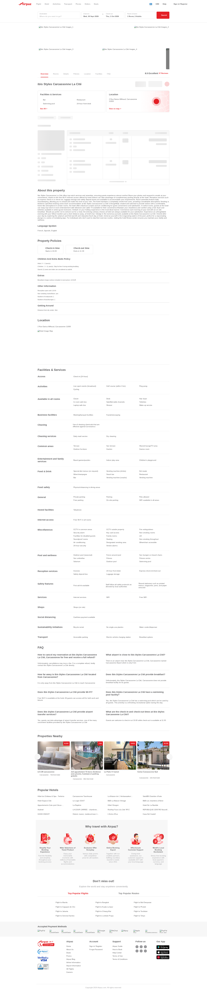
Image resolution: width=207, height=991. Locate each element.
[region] (103, 761)
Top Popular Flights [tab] (78, 893)
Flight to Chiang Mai (103, 911)
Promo (69, 956)
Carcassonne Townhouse (82, 796)
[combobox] (59, 16)
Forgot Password (96, 949)
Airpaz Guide (117, 946)
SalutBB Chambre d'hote (152, 796)
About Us (69, 949)
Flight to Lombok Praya (104, 916)
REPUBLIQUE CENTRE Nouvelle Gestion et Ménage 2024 (155, 810)
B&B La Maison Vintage (117, 801)
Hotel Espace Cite (44, 801)
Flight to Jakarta (62, 911)
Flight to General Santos (65, 916)
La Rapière (77, 805)
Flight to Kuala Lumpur (104, 907)
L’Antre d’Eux (113, 814)
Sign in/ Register (95, 946)
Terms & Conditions (120, 959)
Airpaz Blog (70, 959)
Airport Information (73, 966)
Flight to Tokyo (139, 916)
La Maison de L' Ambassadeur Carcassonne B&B (119, 796)
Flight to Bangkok (102, 902)
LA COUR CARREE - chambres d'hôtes (85, 810)
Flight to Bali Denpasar (142, 902)
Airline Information (73, 962)
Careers (69, 972)
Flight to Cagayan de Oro (65, 907)
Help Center (117, 953)
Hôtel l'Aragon (113, 805)
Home (68, 946)
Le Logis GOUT (79, 801)
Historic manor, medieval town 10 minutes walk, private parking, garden (85, 814)
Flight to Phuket (140, 907)
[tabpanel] (103, 907)
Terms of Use (117, 956)
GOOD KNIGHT (44, 814)
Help (165, 4)
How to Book (117, 949)
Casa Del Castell (149, 814)
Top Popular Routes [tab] (128, 893)
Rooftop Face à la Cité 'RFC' (119, 810)
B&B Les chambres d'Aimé (153, 801)
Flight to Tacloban (141, 911)
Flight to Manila (61, 902)
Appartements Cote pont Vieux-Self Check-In (50, 805)
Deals (68, 953)
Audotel (40, 810)
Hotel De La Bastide (150, 805)
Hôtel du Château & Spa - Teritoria (51, 796)
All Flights (70, 969)
